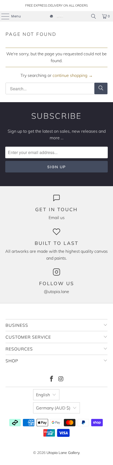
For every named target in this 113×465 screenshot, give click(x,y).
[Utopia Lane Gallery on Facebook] (51, 379)
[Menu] (2, 16)
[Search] (94, 16)
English (43, 394)
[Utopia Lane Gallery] (56, 16)
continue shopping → (73, 75)
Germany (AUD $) (53, 407)
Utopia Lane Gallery (63, 452)
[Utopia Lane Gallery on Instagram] (61, 379)
